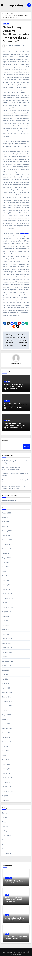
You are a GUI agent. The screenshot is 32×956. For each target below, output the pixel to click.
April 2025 (5, 576)
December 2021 (7, 737)
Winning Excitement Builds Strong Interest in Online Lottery (14, 386)
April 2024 (5, 630)
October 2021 (6, 742)
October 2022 (6, 710)
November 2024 (7, 598)
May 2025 (5, 571)
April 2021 (5, 760)
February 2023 (7, 692)
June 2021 (5, 751)
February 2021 (7, 769)
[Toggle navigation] (2, 5)
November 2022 (7, 706)
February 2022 (7, 728)
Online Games (6, 835)
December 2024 (7, 594)
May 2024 (5, 625)
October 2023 (6, 656)
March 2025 (6, 580)
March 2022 (6, 724)
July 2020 (5, 800)
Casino (4, 817)
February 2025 (7, 585)
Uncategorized (7, 853)
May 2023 (5, 679)
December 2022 (7, 701)
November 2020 (7, 782)
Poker (4, 840)
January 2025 (6, 589)
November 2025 (7, 544)
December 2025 (7, 540)
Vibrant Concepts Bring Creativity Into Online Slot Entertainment (14, 899)
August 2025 (6, 558)
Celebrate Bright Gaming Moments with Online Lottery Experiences (15, 425)
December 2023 (7, 647)
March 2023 (6, 688)
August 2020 (6, 796)
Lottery (5, 23)
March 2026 (6, 526)
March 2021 (6, 764)
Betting (4, 813)
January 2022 (6, 733)
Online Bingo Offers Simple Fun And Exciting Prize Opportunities (15, 405)
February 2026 (7, 531)
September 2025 (7, 553)
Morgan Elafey (15, 6)
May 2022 (5, 719)
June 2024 (5, 621)
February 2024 (7, 638)
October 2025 (6, 549)
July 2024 (5, 616)
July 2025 (5, 562)
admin (9, 45)
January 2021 (6, 773)
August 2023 (6, 665)
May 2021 (5, 755)
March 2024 (6, 634)
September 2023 (7, 661)
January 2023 (6, 697)
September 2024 (7, 607)
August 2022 (6, 715)
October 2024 (6, 603)
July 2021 (5, 746)
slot (3, 844)
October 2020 (6, 787)
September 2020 (7, 791)
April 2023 (5, 683)
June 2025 (5, 567)
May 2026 (5, 517)
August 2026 (6, 513)
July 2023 (5, 670)
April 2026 (5, 522)
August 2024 (6, 612)
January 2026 (6, 535)
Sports (4, 849)
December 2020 (7, 778)
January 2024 (6, 643)
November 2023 (7, 652)
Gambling (5, 826)
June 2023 (5, 674)
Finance (4, 822)
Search (5, 441)
